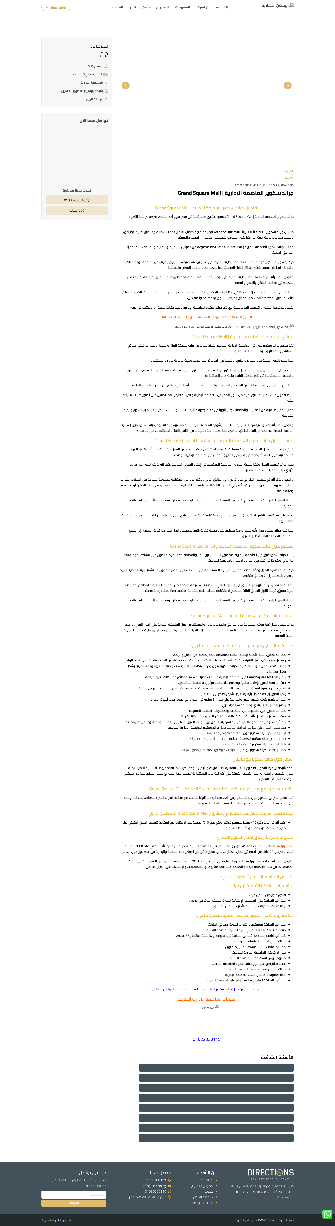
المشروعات (182, 7)
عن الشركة (203, 7)
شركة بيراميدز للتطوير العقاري (274, 846)
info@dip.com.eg (154, 1186)
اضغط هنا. (168, 317)
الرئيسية (222, 7)
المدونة (117, 7)
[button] (216, 1068)
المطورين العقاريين (155, 7)
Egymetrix (47, 1220)
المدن (133, 7)
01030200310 (155, 1180)
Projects (288, 178)
